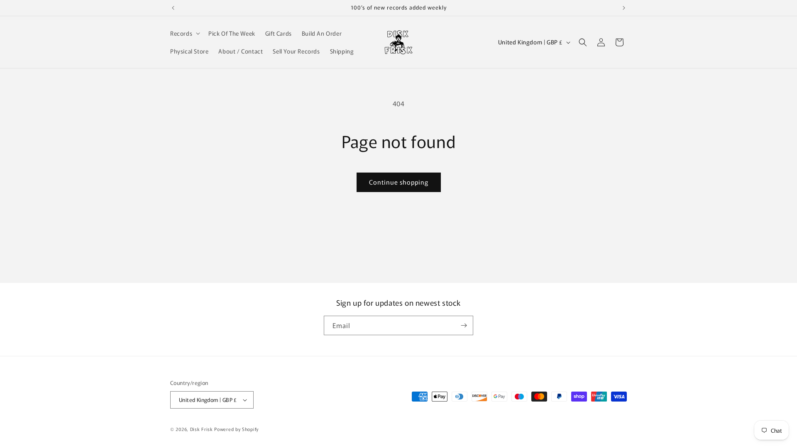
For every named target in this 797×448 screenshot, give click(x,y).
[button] (184, 33)
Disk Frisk (201, 429)
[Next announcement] (624, 8)
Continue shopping (398, 182)
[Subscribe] (464, 325)
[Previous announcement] (173, 8)
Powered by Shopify (236, 429)
